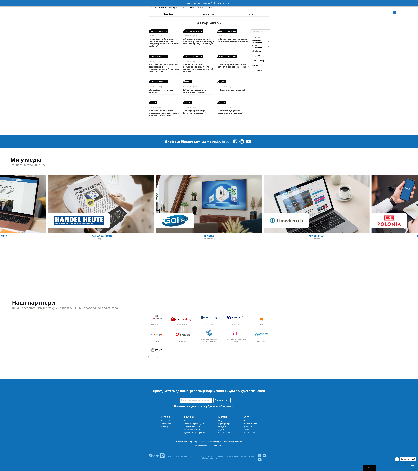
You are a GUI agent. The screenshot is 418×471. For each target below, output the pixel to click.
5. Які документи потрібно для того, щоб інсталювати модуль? (232, 40)
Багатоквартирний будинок (194, 424)
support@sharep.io (197, 441)
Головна (166, 416)
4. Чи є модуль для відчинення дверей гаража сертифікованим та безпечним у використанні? (164, 68)
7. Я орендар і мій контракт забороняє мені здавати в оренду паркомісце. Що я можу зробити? (164, 42)
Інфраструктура (224, 424)
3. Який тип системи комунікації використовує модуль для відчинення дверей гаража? (198, 68)
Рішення (189, 416)
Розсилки (247, 430)
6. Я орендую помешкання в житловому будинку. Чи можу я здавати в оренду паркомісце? (198, 41)
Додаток (187, 82)
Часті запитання (250, 433)
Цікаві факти (168, 14)
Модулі (221, 421)
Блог (246, 416)
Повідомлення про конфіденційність (231, 456)
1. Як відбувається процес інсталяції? (161, 91)
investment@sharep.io (233, 441)
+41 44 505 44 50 (217, 445)
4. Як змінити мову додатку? (231, 90)
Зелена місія (166, 424)
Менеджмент (223, 427)
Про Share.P (165, 421)
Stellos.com (225, 3)
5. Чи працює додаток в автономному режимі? (194, 91)
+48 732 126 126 (200, 445)
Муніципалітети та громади (194, 433)
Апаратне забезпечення (158, 31)
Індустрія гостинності (192, 427)
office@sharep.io (214, 441)
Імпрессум (165, 427)
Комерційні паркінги (192, 430)
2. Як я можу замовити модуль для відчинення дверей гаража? (233, 65)
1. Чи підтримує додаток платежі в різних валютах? (230, 111)
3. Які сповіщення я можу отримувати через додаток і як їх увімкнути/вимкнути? (164, 113)
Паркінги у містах (209, 14)
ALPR (218, 458)
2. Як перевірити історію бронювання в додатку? (194, 111)
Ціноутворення (224, 433)
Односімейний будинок (193, 421)
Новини (249, 14)
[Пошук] (269, 31)
